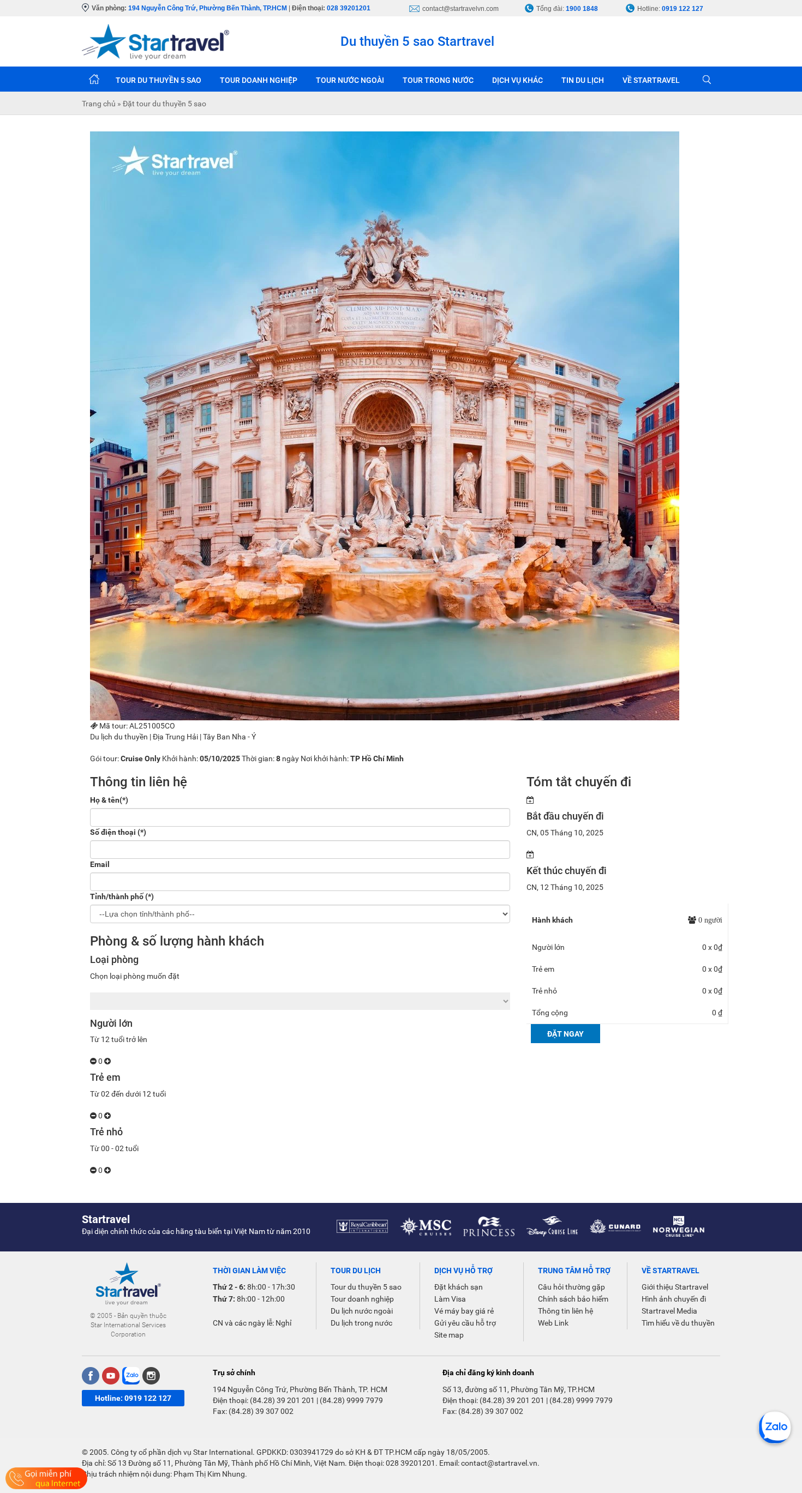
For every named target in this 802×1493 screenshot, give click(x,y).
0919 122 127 (682, 9)
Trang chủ (94, 79)
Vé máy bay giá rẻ (464, 1311)
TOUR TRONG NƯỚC (438, 80)
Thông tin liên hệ (565, 1311)
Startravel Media (669, 1311)
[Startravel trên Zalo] (131, 1375)
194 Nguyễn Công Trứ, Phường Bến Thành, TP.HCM (207, 8)
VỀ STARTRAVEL (651, 80)
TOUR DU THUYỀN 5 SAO (158, 80)
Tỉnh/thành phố (122, 896)
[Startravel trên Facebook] (90, 1375)
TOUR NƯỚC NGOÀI (350, 80)
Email (100, 864)
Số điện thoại (118, 832)
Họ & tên (109, 800)
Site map (449, 1335)
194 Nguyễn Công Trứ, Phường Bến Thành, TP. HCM (300, 1389)
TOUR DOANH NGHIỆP (258, 80)
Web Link (553, 1323)
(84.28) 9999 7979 (351, 1400)
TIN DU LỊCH (582, 80)
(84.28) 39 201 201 (282, 1400)
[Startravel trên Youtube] (110, 1375)
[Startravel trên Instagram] (151, 1375)
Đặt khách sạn (458, 1287)
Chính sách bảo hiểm (573, 1299)
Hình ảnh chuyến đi (674, 1299)
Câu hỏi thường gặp (571, 1287)
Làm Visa (450, 1299)
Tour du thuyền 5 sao (366, 1287)
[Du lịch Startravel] (155, 41)
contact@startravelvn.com (460, 9)
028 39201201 (348, 8)
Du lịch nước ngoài (362, 1311)
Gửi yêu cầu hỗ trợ (465, 1323)
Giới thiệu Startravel (675, 1287)
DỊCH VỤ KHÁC (517, 80)
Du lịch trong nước (361, 1323)
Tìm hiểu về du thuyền (678, 1323)
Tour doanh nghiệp (362, 1299)
